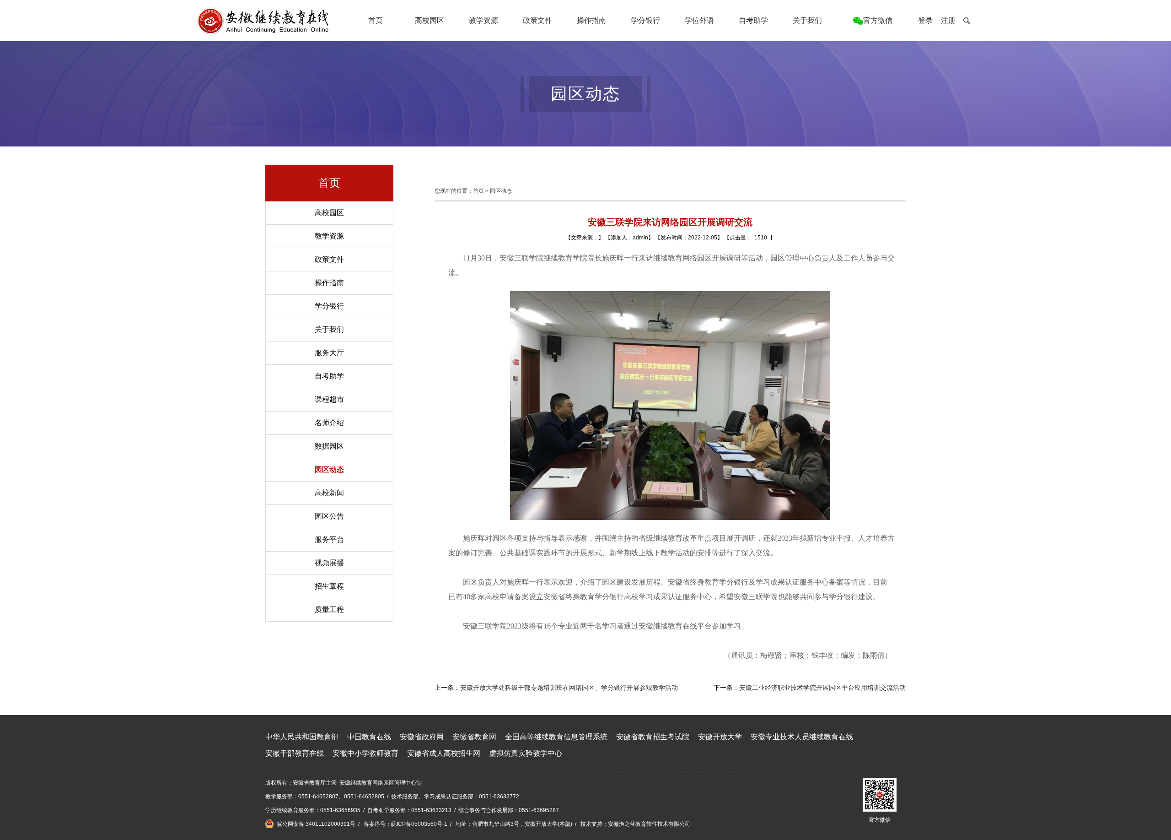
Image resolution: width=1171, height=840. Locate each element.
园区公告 (329, 516)
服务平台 (329, 539)
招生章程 (329, 586)
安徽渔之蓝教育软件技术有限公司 (649, 824)
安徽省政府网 (422, 737)
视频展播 (329, 563)
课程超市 (329, 399)
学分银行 (645, 20)
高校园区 (429, 20)
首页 (375, 20)
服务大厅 (329, 353)
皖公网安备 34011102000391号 (315, 824)
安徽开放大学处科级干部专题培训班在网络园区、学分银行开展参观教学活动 (569, 687)
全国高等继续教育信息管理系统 (556, 737)
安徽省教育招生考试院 (652, 737)
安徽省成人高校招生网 (443, 753)
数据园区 (329, 446)
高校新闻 (329, 493)
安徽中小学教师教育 (365, 753)
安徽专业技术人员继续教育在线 (802, 737)
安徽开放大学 (720, 737)
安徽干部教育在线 (294, 753)
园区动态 (329, 469)
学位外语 (699, 20)
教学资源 (483, 20)
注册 (948, 20)
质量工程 (329, 609)
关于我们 (807, 20)
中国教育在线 (369, 737)
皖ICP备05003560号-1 (419, 824)
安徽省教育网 (474, 737)
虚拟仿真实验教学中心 (525, 753)
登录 (925, 20)
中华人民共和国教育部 (301, 737)
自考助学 (753, 20)
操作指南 (591, 20)
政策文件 (537, 20)
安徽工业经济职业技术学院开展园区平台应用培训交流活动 (822, 687)
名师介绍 (329, 423)
